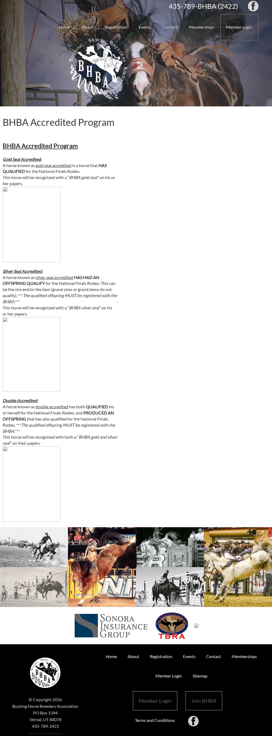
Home (64, 27)
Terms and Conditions (155, 720)
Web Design (33, 733)
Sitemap (200, 675)
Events (145, 27)
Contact (170, 27)
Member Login (239, 27)
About (87, 27)
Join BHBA (203, 700)
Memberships (201, 27)
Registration (116, 27)
